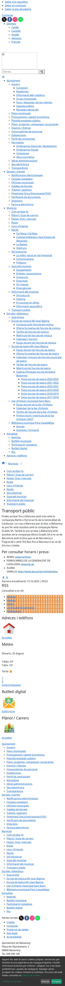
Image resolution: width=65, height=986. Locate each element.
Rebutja (45, 981)
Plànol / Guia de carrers (20, 474)
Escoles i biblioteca (12, 871)
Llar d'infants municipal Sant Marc (26, 886)
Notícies (11, 596)
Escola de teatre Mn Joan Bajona (25, 882)
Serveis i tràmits (11, 795)
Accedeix (7, 637)
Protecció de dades (18, 929)
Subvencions (14, 773)
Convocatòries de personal (22, 769)
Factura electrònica (18, 827)
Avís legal (12, 933)
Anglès (15, 34)
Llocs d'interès (15, 485)
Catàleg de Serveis (17, 809)
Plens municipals (16, 751)
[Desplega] (21, 464)
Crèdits (11, 922)
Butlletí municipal (16, 900)
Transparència (15, 791)
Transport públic (16, 504)
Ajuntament (8, 744)
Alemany (16, 38)
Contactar (7, 15)
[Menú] (3, 77)
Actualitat (7, 893)
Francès (15, 42)
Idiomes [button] (11, 23)
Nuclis (10, 489)
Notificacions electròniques (22, 798)
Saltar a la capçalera (16, 1)
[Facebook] (10, 19)
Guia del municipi (16, 496)
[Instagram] (15, 19)
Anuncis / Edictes (16, 765)
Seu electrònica (15, 787)
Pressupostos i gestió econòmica (25, 754)
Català (15, 27)
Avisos (10, 604)
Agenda (11, 600)
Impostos (12, 824)
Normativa (13, 780)
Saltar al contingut (15, 5)
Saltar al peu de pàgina (18, 9)
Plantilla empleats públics (21, 758)
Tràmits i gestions (17, 813)
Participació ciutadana (19, 904)
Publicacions (14, 611)
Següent (16, 685)
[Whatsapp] (20, 19)
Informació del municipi (20, 500)
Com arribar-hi (15, 471)
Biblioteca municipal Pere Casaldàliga (28, 889)
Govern (11, 747)
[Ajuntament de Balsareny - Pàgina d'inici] (19, 60)
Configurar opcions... (12, 981)
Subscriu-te (8, 711)
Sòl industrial (14, 493)
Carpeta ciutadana (17, 802)
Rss (9, 911)
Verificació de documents (21, 820)
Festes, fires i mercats (19, 478)
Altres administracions (19, 784)
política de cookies (31, 975)
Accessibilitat (14, 937)
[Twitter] (4, 19)
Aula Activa (13, 875)
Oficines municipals (18, 805)
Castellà (15, 31)
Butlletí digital (14, 907)
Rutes (10, 482)
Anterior (6, 685)
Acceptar (56, 981)
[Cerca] (42, 71)
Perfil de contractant (18, 776)
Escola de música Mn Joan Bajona (26, 878)
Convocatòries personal (20, 607)
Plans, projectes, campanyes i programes (30, 762)
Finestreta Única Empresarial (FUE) (26, 816)
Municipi (13, 463)
